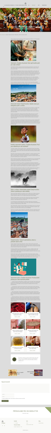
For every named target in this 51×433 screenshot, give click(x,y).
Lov (28, 5)
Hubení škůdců (44, 5)
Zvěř (38, 5)
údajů (32, 424)
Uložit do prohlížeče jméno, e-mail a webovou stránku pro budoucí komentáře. (13, 398)
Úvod (0, 34)
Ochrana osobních (29, 424)
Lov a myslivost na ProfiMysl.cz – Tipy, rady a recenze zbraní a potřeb (15, 5)
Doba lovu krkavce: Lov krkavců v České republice (31, 373)
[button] (4, 6)
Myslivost (33, 5)
